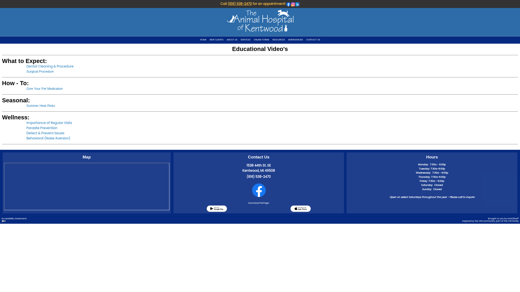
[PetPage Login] (298, 4)
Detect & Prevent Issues (45, 133)
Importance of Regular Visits (49, 123)
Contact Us (313, 39)
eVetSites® (513, 218)
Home (203, 39)
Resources (278, 39)
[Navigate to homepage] (260, 20)
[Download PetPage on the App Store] (300, 208)
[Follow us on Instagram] (293, 4)
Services (246, 39)
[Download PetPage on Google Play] (217, 208)
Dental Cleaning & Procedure (50, 66)
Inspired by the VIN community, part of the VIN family (490, 221)
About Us (232, 39)
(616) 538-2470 (240, 3)
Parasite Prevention (41, 128)
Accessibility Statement (14, 218)
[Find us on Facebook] (259, 190)
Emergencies (295, 39)
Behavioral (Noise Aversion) (48, 138)
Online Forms (261, 39)
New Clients (216, 39)
